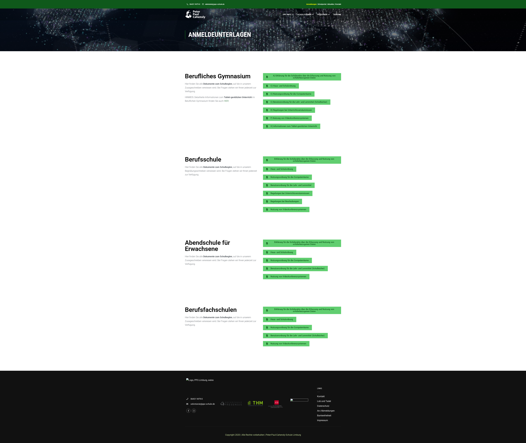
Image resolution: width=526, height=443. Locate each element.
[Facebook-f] (188, 411)
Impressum (322, 420)
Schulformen (304, 14)
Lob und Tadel (324, 401)
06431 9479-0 (195, 4)
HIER (226, 101)
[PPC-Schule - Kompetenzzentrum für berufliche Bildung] (195, 14)
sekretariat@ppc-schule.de (214, 4)
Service (337, 14)
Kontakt (338, 4)
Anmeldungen (311, 4)
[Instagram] (194, 411)
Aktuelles (330, 4)
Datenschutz (323, 406)
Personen (322, 14)
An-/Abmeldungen (326, 410)
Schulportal (322, 4)
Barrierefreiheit (324, 415)
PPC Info (287, 14)
